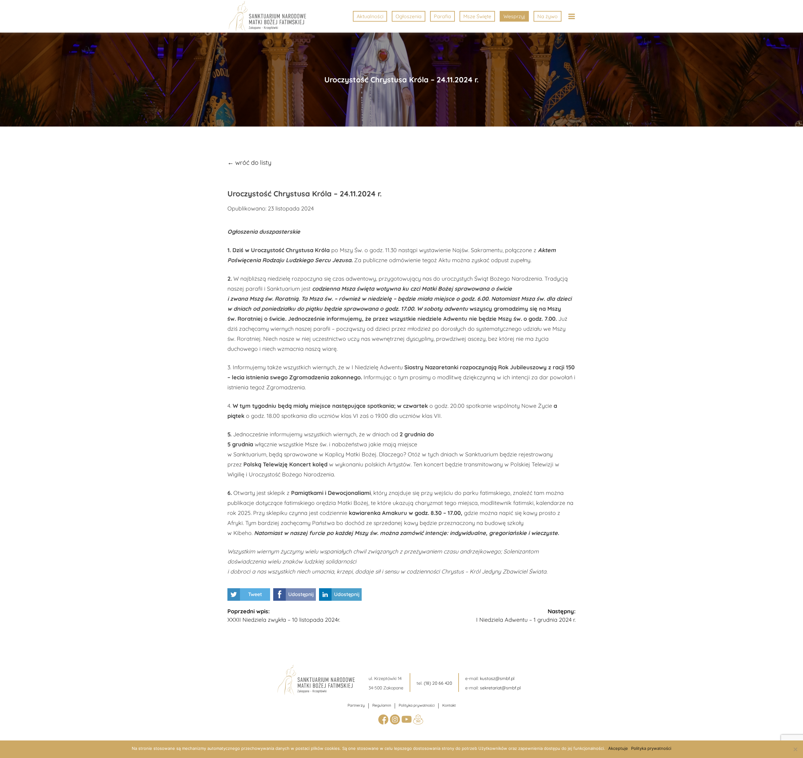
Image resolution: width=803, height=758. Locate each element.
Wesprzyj (514, 16)
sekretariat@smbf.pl (500, 688)
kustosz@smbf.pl (497, 678)
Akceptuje (618, 748)
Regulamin (381, 705)
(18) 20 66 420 (438, 683)
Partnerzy (356, 705)
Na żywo (547, 16)
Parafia (442, 16)
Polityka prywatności (417, 705)
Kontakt (449, 705)
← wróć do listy (249, 162)
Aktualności (370, 16)
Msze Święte (477, 16)
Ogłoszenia (409, 16)
